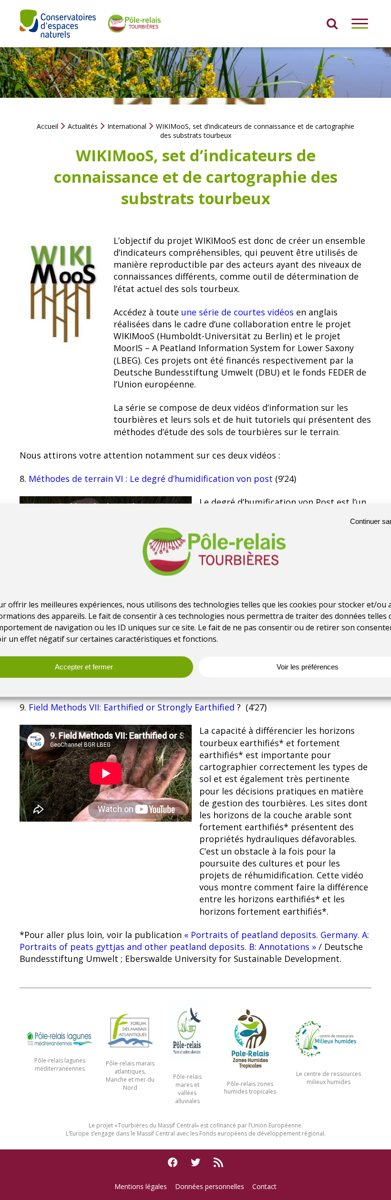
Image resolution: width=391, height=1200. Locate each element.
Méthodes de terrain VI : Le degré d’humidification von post (151, 478)
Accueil (47, 126)
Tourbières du (138, 1125)
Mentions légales (140, 1186)
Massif (167, 1125)
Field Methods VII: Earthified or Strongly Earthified (133, 707)
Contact (264, 1186)
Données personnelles (209, 1186)
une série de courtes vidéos (237, 312)
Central (186, 1125)
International (126, 126)
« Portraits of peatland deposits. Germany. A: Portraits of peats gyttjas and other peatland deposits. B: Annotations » (194, 940)
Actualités (83, 126)
